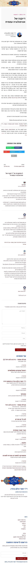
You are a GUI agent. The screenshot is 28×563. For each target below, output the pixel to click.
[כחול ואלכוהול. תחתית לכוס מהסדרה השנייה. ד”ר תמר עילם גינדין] (14, 124)
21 (20, 468)
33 (3, 468)
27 (12, 468)
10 (13, 466)
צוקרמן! (23, 394)
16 (4, 466)
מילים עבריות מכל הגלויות (14, 97)
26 (13, 468)
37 (20, 470)
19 (23, 468)
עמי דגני (24, 185)
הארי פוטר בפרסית (19, 430)
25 (14, 468)
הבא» (15, 470)
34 (25, 470)
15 (6, 466)
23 (17, 468)
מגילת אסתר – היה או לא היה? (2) (14, 359)
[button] (25, 3)
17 (3, 466)
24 (16, 468)
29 (9, 468)
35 (23, 470)
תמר (24, 217)
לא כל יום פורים (20, 419)
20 (22, 468)
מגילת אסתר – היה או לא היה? (15, 405)
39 (17, 470)
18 (25, 468)
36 (22, 470)
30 (7, 468)
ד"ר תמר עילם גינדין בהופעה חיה (14, 381)
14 (7, 466)
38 (19, 470)
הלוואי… (23, 443)
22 (19, 468)
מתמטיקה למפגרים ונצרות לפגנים (14, 455)
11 (12, 466)
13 (9, 466)
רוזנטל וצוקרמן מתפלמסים (17, 370)
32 (4, 468)
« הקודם (24, 466)
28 (10, 468)
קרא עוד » (23, 365)
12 (10, 466)
